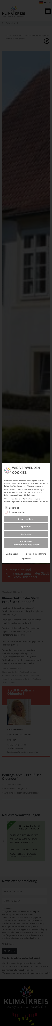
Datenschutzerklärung (36, 553)
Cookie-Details (12, 554)
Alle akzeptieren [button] (26, 519)
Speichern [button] (26, 526)
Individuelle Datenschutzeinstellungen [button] (26, 543)
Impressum (26, 558)
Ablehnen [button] (26, 534)
